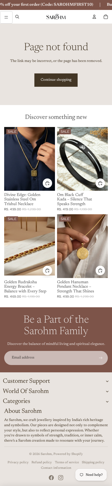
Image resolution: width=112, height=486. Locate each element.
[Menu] (6, 17)
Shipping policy (93, 462)
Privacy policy (18, 462)
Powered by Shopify (68, 454)
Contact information (56, 468)
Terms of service (67, 462)
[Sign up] (100, 358)
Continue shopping (56, 80)
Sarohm (46, 454)
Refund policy (42, 462)
